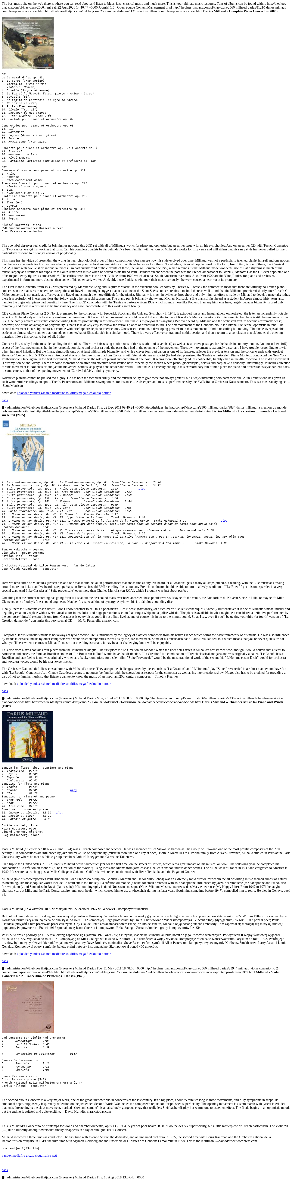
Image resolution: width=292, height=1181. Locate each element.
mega (82, 393)
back (5, 400)
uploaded (23, 393)
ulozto (30, 1155)
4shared (46, 393)
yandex (35, 393)
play (142, 488)
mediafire (59, 393)
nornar (106, 393)
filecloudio (94, 393)
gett (54, 1155)
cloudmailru (43, 1155)
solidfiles (72, 393)
